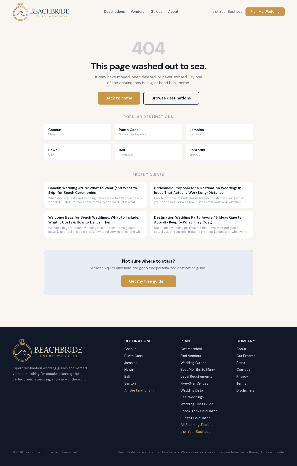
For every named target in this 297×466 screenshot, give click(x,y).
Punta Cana (133, 356)
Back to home (119, 98)
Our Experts (245, 356)
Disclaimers (245, 390)
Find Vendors (191, 356)
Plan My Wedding (265, 11)
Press (240, 363)
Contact (243, 369)
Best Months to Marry (198, 369)
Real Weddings (192, 397)
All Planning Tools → (197, 424)
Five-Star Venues (194, 383)
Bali (127, 376)
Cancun (130, 349)
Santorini (131, 383)
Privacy (242, 376)
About (173, 11)
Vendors (138, 11)
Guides (156, 11)
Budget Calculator (195, 418)
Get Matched (191, 349)
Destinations (114, 11)
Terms (241, 383)
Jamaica (130, 363)
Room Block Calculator (199, 411)
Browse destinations (171, 98)
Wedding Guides (193, 363)
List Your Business (227, 11)
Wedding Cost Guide (197, 404)
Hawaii (129, 369)
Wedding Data (192, 390)
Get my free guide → (148, 281)
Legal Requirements (196, 376)
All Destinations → (139, 390)
